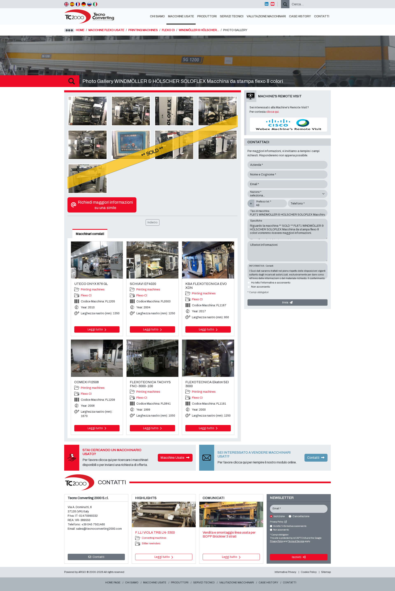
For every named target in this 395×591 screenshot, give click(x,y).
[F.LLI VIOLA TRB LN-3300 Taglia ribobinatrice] (164, 514)
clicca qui (272, 111)
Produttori (207, 16)
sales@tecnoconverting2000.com (99, 528)
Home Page (112, 582)
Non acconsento (260, 286)
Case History (300, 16)
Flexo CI (86, 295)
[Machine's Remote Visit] (289, 124)
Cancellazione (301, 516)
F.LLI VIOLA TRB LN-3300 (155, 532)
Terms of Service (296, 541)
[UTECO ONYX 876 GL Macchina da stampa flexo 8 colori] (97, 260)
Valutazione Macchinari (266, 16)
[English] (66, 4)
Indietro (153, 222)
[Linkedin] (266, 4)
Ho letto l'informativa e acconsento (270, 282)
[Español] (72, 4)
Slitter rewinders (151, 543)
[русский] (89, 4)
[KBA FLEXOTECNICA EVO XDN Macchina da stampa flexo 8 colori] (208, 260)
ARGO (82, 572)
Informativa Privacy (285, 572)
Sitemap (326, 572)
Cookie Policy (309, 572)
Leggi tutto (95, 329)
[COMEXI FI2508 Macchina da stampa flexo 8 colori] (97, 358)
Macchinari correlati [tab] (90, 234)
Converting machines (154, 537)
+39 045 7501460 (93, 524)
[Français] (78, 4)
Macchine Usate (181, 16)
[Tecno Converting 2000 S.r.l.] (91, 16)
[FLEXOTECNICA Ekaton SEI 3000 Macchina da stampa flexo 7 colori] (208, 358)
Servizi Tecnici (231, 16)
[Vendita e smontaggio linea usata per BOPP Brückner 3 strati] (231, 514)
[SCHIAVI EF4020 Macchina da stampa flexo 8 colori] (152, 260)
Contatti (321, 16)
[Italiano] (95, 4)
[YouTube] (272, 4)
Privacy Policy (277, 522)
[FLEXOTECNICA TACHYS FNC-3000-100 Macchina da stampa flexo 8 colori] (152, 358)
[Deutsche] (83, 4)
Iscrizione (279, 516)
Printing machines (93, 289)
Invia (285, 302)
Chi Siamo (157, 16)
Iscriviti (297, 557)
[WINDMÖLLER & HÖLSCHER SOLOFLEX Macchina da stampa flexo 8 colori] (87, 111)
